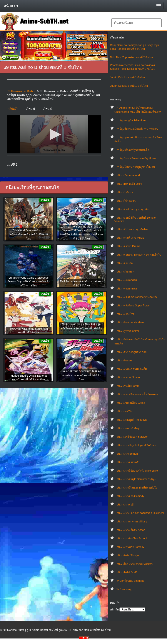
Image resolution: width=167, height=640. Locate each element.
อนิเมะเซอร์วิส (124, 411)
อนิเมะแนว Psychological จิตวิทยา (136, 445)
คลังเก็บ (114, 609)
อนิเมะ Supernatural (128, 175)
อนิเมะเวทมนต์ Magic (129, 428)
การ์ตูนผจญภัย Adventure (131, 120)
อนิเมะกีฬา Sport (126, 200)
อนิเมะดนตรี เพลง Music (130, 237)
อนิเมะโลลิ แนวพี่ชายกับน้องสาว (135, 563)
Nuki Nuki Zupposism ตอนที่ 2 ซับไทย (132, 57)
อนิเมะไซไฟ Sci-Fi (127, 572)
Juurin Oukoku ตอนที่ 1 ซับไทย (127, 77)
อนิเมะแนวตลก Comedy (130, 496)
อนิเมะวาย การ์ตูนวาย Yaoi (132, 352)
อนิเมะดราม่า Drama (128, 246)
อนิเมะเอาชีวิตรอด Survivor (132, 436)
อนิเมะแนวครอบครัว (128, 462)
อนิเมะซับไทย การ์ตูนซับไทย (132, 229)
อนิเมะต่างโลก (125, 263)
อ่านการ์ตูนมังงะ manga (130, 580)
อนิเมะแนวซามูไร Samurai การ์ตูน (136, 479)
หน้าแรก (10, 5)
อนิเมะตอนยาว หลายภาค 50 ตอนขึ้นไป (139, 254)
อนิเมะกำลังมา (125, 192)
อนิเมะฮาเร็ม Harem (128, 385)
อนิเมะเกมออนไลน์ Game (131, 402)
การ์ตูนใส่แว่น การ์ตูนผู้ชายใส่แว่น (136, 166)
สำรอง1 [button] (30, 108)
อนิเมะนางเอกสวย (127, 280)
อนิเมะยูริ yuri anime (128, 330)
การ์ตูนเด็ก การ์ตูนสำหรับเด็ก (133, 149)
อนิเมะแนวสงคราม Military (132, 521)
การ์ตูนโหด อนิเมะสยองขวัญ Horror (137, 158)
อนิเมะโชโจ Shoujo (128, 555)
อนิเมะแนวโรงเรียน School (132, 538)
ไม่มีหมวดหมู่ (124, 589)
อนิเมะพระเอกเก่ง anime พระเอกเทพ (137, 297)
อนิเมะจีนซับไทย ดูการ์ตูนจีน (133, 209)
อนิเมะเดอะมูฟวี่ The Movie (132, 419)
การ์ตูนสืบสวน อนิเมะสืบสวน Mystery (137, 128)
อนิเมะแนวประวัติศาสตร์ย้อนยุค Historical (140, 513)
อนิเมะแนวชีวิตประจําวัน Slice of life (137, 470)
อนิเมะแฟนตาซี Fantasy (130, 547)
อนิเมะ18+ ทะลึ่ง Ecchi (129, 183)
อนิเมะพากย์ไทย (126, 314)
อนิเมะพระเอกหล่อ (127, 288)
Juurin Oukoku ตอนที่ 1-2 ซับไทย (129, 85)
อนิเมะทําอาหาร (126, 271)
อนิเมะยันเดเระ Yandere (130, 322)
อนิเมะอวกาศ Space (128, 377)
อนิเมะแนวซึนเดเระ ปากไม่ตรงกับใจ (137, 487)
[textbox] (136, 22)
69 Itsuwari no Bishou (21, 91)
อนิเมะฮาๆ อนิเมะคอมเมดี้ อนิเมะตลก (137, 394)
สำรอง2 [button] (47, 108)
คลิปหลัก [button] (12, 108)
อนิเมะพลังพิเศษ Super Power (133, 305)
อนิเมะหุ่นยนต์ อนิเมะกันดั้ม (132, 369)
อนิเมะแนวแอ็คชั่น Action (131, 530)
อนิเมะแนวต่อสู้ (125, 504)
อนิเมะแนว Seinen (127, 453)
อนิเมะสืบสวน (124, 360)
